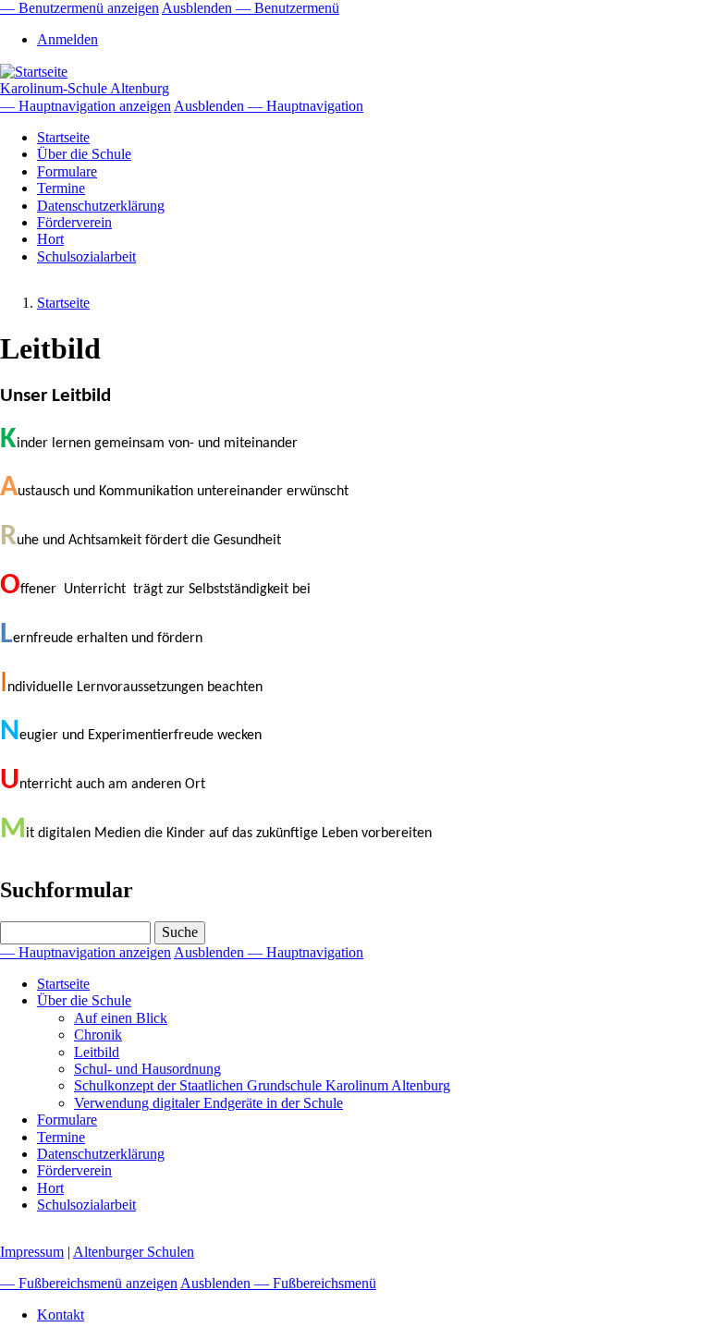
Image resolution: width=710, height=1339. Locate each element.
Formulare (67, 171)
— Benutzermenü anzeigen (79, 8)
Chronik (98, 1034)
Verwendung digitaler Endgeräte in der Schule (208, 1103)
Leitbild (96, 1052)
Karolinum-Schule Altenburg (84, 88)
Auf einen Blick (120, 1018)
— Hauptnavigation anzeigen (85, 106)
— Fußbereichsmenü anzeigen (89, 1283)
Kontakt (60, 1314)
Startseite (63, 137)
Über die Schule (84, 154)
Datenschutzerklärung (101, 205)
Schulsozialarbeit (86, 256)
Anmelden (67, 39)
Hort (50, 239)
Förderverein (74, 222)
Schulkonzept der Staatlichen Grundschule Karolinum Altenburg (262, 1085)
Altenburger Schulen (133, 1252)
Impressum (32, 1252)
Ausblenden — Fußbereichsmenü (278, 1283)
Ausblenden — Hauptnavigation (268, 106)
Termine (61, 188)
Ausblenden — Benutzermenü (250, 8)
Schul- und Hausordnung (147, 1069)
